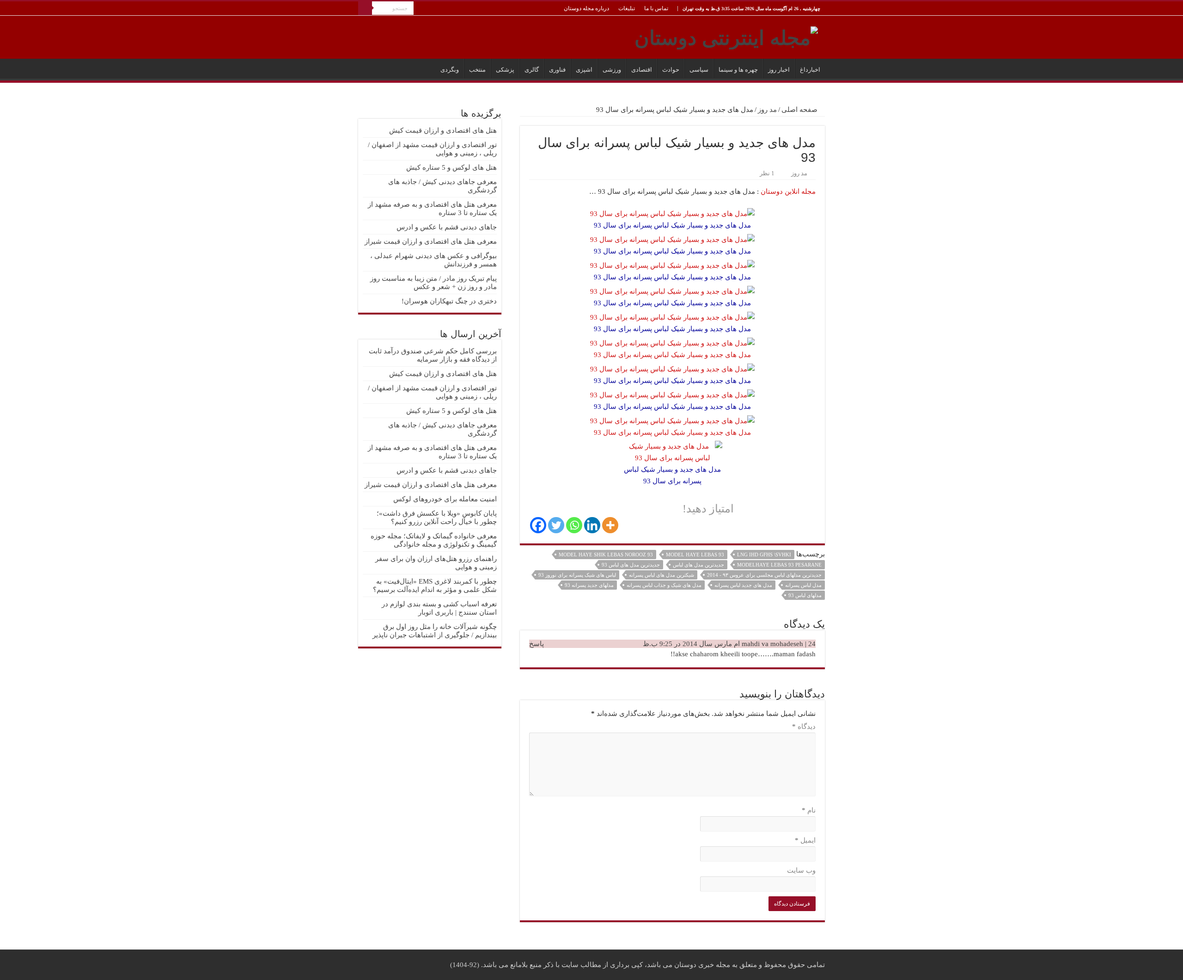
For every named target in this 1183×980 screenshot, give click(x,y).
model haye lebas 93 (695, 554)
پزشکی (505, 69)
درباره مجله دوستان (586, 8)
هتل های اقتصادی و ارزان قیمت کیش (443, 130)
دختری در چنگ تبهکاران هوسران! (449, 301)
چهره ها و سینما (738, 69)
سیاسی (698, 69)
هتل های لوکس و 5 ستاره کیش (451, 167)
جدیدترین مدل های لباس (698, 564)
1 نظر (767, 173)
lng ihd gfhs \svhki (764, 554)
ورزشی (612, 69)
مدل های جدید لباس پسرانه (743, 585)
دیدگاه (804, 726)
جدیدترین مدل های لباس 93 (631, 564)
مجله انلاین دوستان (788, 191)
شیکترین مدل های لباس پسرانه (661, 575)
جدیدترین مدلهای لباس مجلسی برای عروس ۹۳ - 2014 (764, 575)
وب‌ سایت (801, 870)
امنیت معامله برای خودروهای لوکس (445, 499)
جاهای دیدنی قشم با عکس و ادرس (446, 227)
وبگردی (449, 69)
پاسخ (536, 643)
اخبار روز (779, 69)
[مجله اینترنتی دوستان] (726, 36)
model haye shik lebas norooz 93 (606, 554)
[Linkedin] (592, 525)
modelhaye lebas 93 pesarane (779, 564)
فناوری (557, 69)
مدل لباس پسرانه (803, 585)
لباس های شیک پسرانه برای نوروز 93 (577, 575)
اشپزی (584, 69)
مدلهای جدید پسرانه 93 (589, 585)
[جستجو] (365, 8)
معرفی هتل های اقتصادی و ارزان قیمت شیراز (431, 241)
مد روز (767, 109)
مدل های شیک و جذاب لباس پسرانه (664, 585)
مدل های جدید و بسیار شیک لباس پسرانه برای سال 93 (672, 354)
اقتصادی (641, 69)
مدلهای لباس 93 (805, 595)
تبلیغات (626, 8)
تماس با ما (656, 8)
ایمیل (805, 840)
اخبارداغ (810, 69)
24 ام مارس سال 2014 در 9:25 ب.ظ (729, 643)
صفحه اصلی (800, 109)
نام (809, 810)
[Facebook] (538, 525)
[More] (610, 525)
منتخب (477, 69)
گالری (531, 69)
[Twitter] (556, 525)
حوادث (670, 69)
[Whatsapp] (574, 525)
